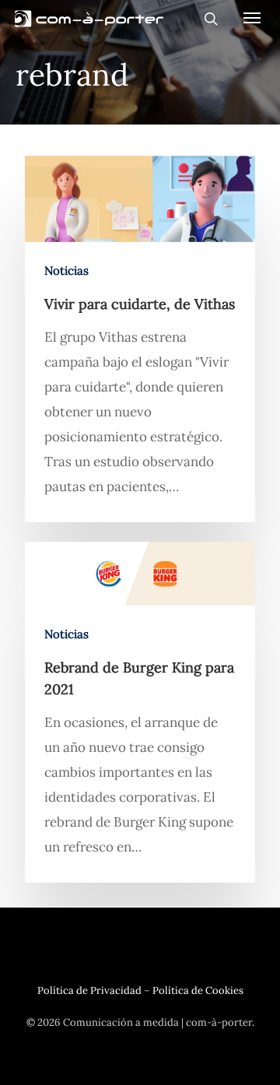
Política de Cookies (197, 990)
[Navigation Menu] (252, 17)
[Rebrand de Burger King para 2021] (140, 712)
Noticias (66, 270)
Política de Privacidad (89, 990)
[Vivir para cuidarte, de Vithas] (140, 339)
